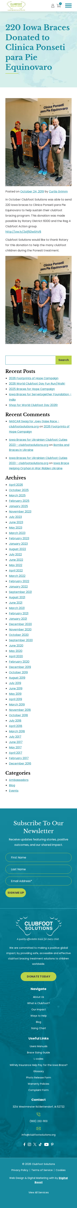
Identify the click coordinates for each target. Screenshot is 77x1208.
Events (13, 791)
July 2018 (15, 721)
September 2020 (21, 640)
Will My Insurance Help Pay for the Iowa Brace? (39, 1065)
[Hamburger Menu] (68, 6)
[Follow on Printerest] (52, 1145)
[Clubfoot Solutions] (38, 930)
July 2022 (15, 554)
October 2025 (19, 490)
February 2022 (19, 581)
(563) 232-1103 (38, 1121)
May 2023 (15, 528)
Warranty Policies (38, 1084)
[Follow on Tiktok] (40, 1145)
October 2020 (19, 635)
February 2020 (19, 662)
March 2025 (17, 495)
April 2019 (15, 699)
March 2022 (17, 576)
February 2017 (19, 758)
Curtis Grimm (58, 191)
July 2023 (15, 517)
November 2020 (20, 629)
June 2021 (15, 603)
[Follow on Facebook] (24, 1145)
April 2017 (15, 753)
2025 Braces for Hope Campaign (32, 389)
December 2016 (20, 763)
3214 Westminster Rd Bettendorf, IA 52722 (38, 1106)
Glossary (38, 1071)
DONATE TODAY (38, 976)
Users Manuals (38, 1046)
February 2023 (19, 538)
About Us (38, 997)
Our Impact (38, 1009)
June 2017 (16, 742)
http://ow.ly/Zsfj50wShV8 (23, 232)
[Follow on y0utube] (46, 1145)
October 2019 (18, 672)
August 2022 (17, 549)
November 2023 (20, 511)
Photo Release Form (38, 1077)
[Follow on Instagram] (29, 1145)
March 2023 (17, 533)
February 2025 (19, 501)
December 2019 (20, 667)
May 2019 (15, 694)
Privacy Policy (19, 1170)
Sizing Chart (38, 1028)
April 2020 (16, 656)
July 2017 (15, 737)
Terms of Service (42, 1170)
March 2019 (17, 704)
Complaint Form (38, 1090)
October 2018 (18, 715)
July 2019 (15, 683)
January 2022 (18, 587)
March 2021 (17, 608)
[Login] (53, 5)
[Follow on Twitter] (35, 1144)
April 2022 (16, 570)
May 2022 (15, 565)
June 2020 (16, 645)
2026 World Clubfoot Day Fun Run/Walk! (37, 384)
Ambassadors (18, 780)
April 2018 (15, 726)
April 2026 (16, 485)
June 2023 (16, 522)
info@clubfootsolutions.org (39, 1135)
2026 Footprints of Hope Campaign (33, 378)
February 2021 (18, 613)
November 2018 (20, 710)
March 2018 (17, 731)
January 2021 (18, 619)
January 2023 (18, 544)
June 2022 (16, 560)
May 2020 (15, 651)
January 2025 (18, 506)
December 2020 (20, 624)
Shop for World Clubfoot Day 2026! (33, 405)
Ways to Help (38, 1016)
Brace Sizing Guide (38, 1052)
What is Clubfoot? (38, 1003)
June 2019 (15, 688)
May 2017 (15, 747)
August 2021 (17, 597)
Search (63, 360)
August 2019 (17, 678)
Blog (12, 785)
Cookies (61, 1170)
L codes (38, 1059)
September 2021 (20, 592)
